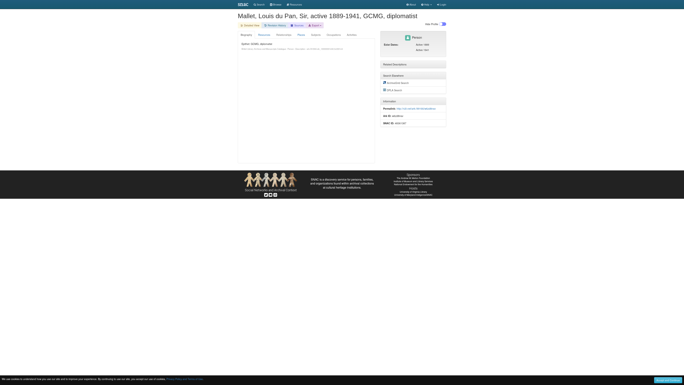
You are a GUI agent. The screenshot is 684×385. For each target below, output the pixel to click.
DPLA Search (394, 90)
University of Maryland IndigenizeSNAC (413, 194)
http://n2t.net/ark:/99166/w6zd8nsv (416, 108)
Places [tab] (301, 35)
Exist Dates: (391, 44)
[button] (426, 4)
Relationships (283, 35)
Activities (352, 35)
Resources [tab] (264, 35)
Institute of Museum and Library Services (413, 181)
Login (442, 4)
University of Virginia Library (413, 191)
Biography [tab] (246, 35)
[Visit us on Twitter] (266, 194)
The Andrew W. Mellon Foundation (413, 177)
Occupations (334, 35)
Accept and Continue (668, 380)
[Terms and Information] (275, 194)
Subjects (316, 35)
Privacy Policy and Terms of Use (184, 379)
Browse (276, 4)
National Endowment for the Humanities (413, 184)
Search (260, 4)
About (412, 4)
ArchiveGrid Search (398, 83)
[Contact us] (270, 194)
